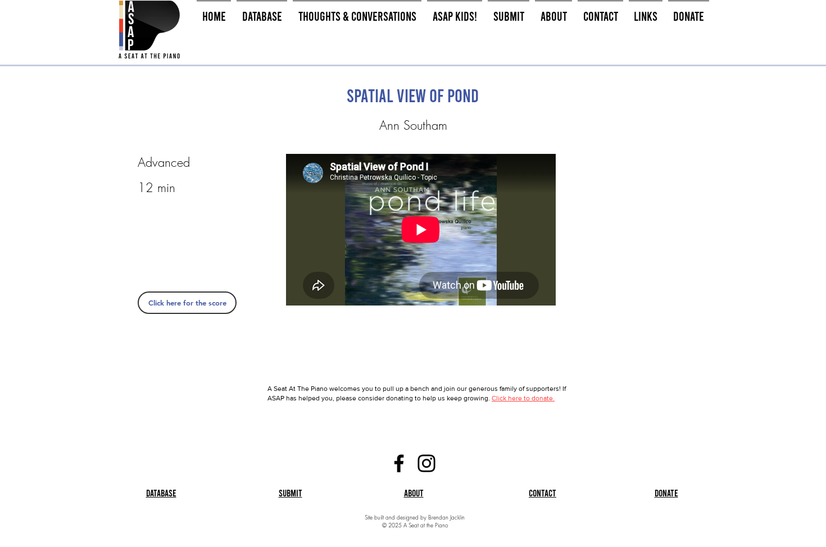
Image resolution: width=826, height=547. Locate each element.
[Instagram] (426, 463)
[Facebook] (399, 463)
